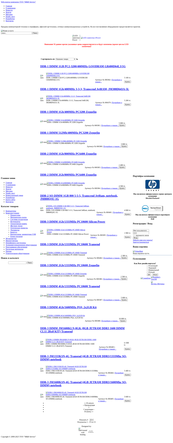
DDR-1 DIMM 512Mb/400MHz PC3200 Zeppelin (70, 132)
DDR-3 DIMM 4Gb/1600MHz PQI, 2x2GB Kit (68, 307)
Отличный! (153, 266)
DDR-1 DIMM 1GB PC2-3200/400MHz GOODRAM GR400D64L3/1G (83, 66)
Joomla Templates (91, 431)
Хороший (152, 268)
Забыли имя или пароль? (143, 240)
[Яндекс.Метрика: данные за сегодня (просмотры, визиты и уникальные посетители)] (157, 283)
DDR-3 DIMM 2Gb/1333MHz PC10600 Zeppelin (69, 265)
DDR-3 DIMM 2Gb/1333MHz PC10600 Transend (70, 244)
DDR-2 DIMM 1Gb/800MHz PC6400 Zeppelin (68, 153)
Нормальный (154, 270)
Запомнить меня (142, 235)
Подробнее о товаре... (110, 125)
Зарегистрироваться (141, 242)
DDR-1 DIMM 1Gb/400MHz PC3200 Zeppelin (68, 111)
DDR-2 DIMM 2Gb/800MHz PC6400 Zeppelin (68, 174)
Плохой (152, 272)
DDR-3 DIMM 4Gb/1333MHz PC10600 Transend (70, 286)
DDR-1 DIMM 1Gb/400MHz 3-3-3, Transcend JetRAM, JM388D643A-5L (84, 89)
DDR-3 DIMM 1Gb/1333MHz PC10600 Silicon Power (72, 221)
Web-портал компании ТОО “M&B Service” (18, 2)
